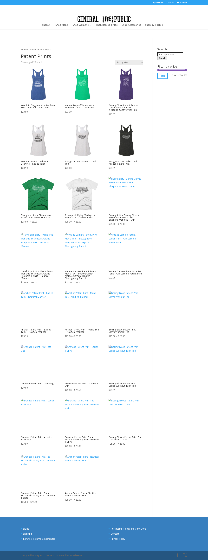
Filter (162, 75)
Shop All (46, 25)
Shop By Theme (154, 25)
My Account (158, 3)
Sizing (26, 528)
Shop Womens (80, 25)
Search (162, 58)
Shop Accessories (131, 25)
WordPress (76, 555)
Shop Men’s (61, 25)
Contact (170, 3)
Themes (32, 49)
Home (24, 49)
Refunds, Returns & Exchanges (39, 538)
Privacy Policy (118, 538)
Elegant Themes (44, 555)
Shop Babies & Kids (106, 25)
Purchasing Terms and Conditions (128, 528)
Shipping (27, 533)
